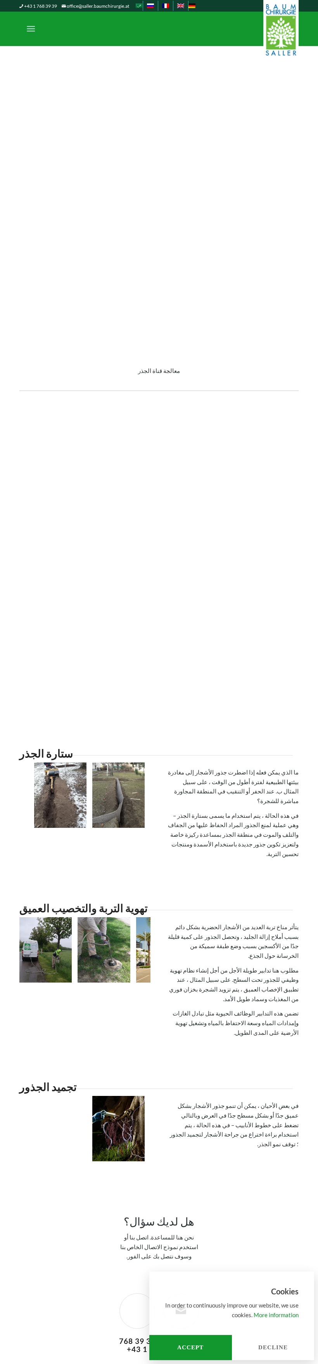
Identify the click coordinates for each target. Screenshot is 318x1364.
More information (276, 1314)
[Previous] (36, 807)
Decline (273, 1347)
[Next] (133, 807)
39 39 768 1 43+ (137, 1345)
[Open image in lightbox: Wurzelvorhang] (136, 819)
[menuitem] (191, 6)
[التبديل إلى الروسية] (150, 6)
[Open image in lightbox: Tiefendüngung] (121, 974)
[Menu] (32, 28)
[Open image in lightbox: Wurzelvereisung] (136, 1152)
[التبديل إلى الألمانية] (191, 6)
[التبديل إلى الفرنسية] (165, 6)
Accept (190, 1347)
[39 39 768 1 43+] (137, 1311)
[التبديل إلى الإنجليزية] (180, 6)
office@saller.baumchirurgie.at (98, 6)
